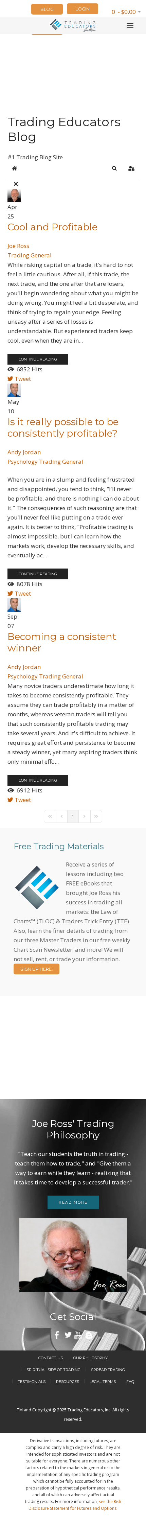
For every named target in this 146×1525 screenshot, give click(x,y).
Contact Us (50, 1358)
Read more (73, 1202)
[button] (114, 168)
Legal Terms (103, 1381)
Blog (47, 9)
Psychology (22, 461)
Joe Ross (18, 246)
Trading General (29, 255)
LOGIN (82, 8)
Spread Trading (108, 1369)
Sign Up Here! (36, 969)
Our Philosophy (90, 1358)
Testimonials (31, 1381)
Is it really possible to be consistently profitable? (62, 427)
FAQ (130, 1381)
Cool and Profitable (52, 227)
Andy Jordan (24, 452)
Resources (67, 1381)
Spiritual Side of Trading (53, 1369)
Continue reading (38, 359)
